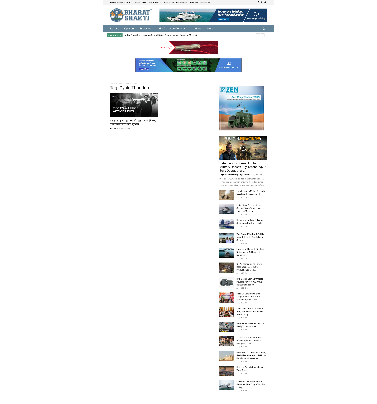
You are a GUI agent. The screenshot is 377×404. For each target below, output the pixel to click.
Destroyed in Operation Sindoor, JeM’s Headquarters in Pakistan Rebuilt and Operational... (251, 355)
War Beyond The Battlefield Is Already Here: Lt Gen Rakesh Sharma (250, 237)
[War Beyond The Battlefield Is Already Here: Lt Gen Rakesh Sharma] (226, 238)
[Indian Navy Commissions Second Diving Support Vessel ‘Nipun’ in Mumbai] (226, 209)
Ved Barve (114, 128)
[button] (263, 28)
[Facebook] (258, 2)
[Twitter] (262, 2)
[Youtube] (265, 2)
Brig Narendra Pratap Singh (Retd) (234, 174)
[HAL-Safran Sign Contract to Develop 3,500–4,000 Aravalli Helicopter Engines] (226, 282)
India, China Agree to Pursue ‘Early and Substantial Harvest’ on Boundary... (251, 311)
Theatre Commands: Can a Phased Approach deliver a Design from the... (249, 340)
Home (112, 83)
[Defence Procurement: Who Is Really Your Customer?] (226, 327)
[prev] (258, 35)
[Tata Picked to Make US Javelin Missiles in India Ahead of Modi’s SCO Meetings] (226, 195)
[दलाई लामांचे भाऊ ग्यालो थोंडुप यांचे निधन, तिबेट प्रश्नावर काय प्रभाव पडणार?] (134, 105)
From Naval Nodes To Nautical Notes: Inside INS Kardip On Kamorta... (250, 252)
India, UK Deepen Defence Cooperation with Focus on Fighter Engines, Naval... (249, 297)
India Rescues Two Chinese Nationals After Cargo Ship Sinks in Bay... (252, 384)
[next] (262, 35)
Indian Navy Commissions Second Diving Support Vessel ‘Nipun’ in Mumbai (250, 208)
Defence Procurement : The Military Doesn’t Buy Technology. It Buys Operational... (243, 167)
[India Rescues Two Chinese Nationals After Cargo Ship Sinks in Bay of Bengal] (226, 385)
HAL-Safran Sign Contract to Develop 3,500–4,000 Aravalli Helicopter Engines (250, 282)
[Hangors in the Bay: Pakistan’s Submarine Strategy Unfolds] (226, 224)
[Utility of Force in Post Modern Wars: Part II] (226, 371)
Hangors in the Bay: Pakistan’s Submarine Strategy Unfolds (153, 35)
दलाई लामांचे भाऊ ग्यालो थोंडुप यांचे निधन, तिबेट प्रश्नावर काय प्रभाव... (133, 122)
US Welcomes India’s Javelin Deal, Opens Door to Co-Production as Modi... (250, 267)
